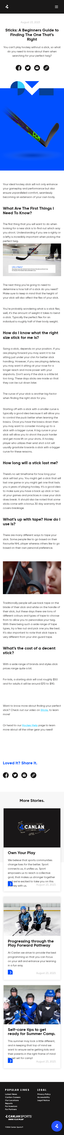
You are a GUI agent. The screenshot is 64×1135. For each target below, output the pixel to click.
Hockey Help (30, 725)
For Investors (11, 1106)
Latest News (11, 1094)
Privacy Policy (44, 1094)
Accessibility (43, 1097)
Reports (9, 1104)
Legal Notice (43, 1100)
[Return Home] (6, 7)
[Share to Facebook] (19, 68)
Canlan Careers (12, 1097)
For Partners (11, 1109)
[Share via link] (46, 68)
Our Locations (12, 1100)
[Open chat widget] (56, 1126)
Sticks (44, 710)
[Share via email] (37, 68)
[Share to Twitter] (28, 68)
